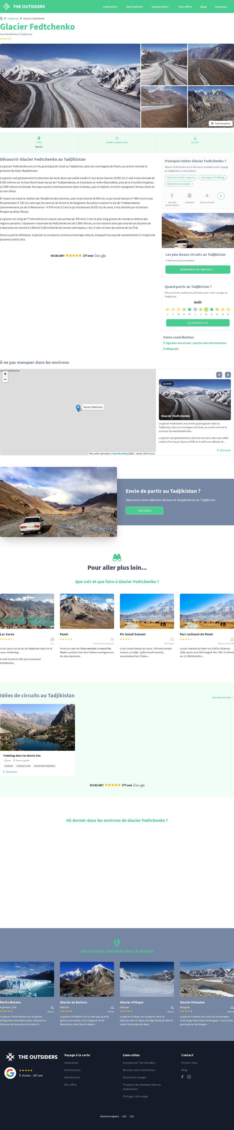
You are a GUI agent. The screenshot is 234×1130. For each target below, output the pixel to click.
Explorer (144, 510)
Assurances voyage (134, 1077)
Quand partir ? (161, 6)
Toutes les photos (222, 123)
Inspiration (110, 6)
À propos (221, 6)
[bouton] (219, 375)
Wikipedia (172, 349)
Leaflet (95, 453)
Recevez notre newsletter (139, 1070)
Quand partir (72, 1077)
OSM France (149, 453)
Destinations (134, 6)
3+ (221, 195)
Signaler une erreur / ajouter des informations (196, 343)
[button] (78, 255)
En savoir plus (198, 323)
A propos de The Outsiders (139, 1062)
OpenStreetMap (120, 453)
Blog (203, 6)
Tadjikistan (13, 18)
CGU (124, 1116)
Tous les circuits (223, 697)
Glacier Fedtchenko (34, 18)
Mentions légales (109, 1116)
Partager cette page (135, 1096)
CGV (131, 1116)
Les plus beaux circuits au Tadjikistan (195, 254)
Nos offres (185, 6)
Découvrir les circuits (198, 269)
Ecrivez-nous (189, 1062)
